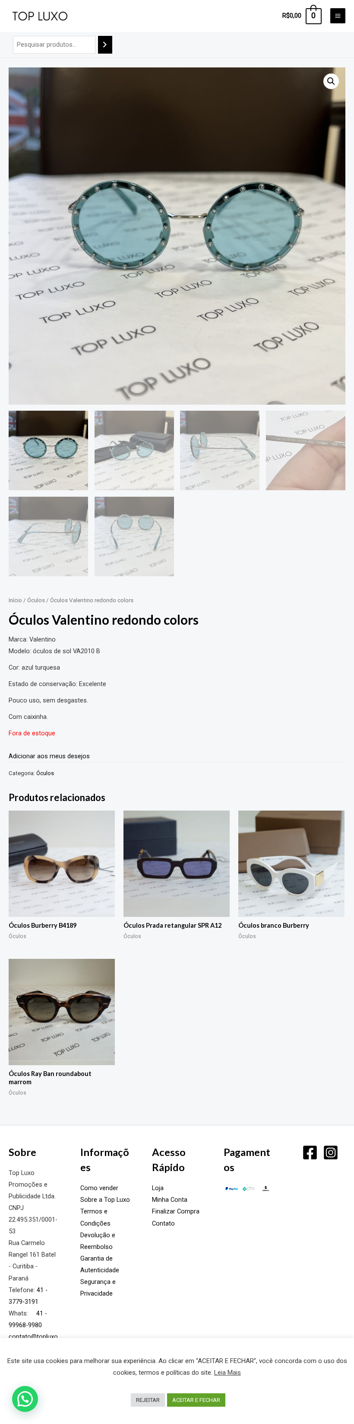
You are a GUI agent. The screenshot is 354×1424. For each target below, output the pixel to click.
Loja (158, 1188)
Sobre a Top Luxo (105, 1200)
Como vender (99, 1188)
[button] (331, 81)
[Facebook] (310, 1152)
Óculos (36, 600)
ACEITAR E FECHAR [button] (196, 1400)
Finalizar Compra (175, 1211)
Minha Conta (169, 1200)
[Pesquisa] (105, 44)
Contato (163, 1223)
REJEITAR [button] (148, 1400)
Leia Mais (227, 1372)
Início (15, 600)
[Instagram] (330, 1152)
